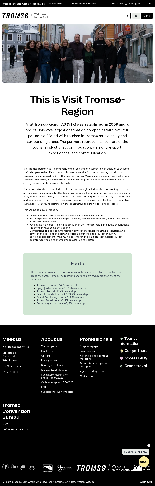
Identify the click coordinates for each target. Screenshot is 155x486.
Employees (47, 350)
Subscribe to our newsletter (57, 391)
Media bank (86, 375)
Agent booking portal (92, 371)
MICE (5, 424)
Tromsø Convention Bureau (83, 3)
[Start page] (26, 15)
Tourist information (129, 341)
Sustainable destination (54, 369)
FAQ (43, 387)
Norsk (150, 3)
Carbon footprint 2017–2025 (57, 382)
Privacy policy (49, 360)
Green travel (135, 366)
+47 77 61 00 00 (11, 372)
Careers (45, 355)
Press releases (88, 350)
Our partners (136, 351)
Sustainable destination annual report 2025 (54, 376)
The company (49, 346)
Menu (146, 15)
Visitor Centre (55, 3)
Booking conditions (52, 365)
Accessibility (135, 358)
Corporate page (89, 346)
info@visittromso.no (14, 365)
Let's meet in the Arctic (15, 429)
